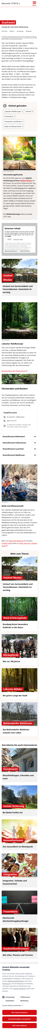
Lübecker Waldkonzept (12, 111)
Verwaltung (20, 31)
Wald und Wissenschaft (12, 126)
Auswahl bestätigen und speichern (19, 1019)
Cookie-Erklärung (19, 989)
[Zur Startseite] (11, 3)
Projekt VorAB (7, 543)
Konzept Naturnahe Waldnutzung (13, 371)
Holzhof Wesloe (26, 181)
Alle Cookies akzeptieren (20, 1012)
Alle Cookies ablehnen (19, 1025)
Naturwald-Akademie (16, 541)
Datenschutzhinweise (16, 981)
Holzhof (28, 111)
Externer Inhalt (18, 240)
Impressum (6, 984)
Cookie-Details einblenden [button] (11, 1005)
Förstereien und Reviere (13, 121)
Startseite (4, 31)
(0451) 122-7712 (11, 421)
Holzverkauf (8, 116)
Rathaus (12, 31)
